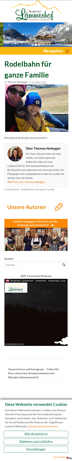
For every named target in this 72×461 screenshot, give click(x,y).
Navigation (53, 50)
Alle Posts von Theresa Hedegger (27, 181)
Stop (67, 29)
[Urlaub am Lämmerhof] (36, 20)
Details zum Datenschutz (43, 426)
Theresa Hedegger (17, 82)
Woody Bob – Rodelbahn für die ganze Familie (30, 189)
